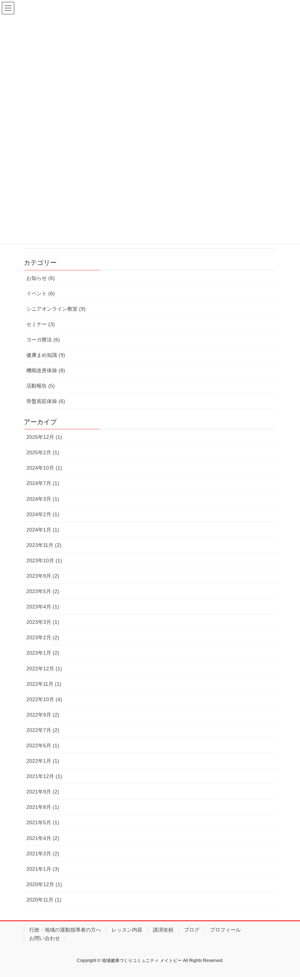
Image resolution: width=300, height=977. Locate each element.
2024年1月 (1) (42, 530)
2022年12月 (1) (44, 668)
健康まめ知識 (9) (45, 355)
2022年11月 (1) (43, 684)
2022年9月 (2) (42, 715)
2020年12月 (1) (44, 884)
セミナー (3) (40, 324)
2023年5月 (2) (42, 591)
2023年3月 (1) (42, 622)
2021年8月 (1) (42, 807)
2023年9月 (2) (42, 576)
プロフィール (225, 930)
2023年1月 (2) (42, 653)
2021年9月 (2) (42, 792)
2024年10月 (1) (44, 468)
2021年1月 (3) (42, 869)
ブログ (191, 930)
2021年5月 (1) (42, 822)
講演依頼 (163, 930)
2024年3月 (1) (42, 499)
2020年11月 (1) (43, 900)
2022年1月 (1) (42, 761)
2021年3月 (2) (42, 853)
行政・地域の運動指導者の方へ (65, 930)
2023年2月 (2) (42, 637)
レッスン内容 (127, 930)
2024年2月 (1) (42, 514)
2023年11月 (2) (43, 545)
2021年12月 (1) (44, 776)
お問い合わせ (44, 938)
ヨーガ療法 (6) (43, 340)
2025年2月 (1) (42, 452)
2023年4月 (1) (42, 607)
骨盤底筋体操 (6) (45, 401)
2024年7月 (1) (42, 483)
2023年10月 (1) (44, 560)
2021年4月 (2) (42, 838)
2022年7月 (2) (42, 730)
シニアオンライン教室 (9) (56, 309)
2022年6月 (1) (42, 745)
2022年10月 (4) (44, 699)
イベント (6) (40, 293)
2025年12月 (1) (44, 437)
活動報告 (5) (40, 386)
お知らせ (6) (40, 278)
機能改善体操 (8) (45, 370)
